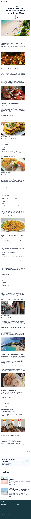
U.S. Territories (5, 47)
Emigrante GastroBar (7, 332)
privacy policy (23, 462)
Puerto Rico (6, 451)
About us (2, 509)
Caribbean (2, 451)
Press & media (18, 506)
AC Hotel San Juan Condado (6, 334)
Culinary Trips (15, 6)
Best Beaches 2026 (22, 1)
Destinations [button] (8, 1)
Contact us (17, 509)
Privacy (4, 516)
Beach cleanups (17, 1)
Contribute (17, 504)
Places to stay (28, 1)
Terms (2, 516)
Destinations (3, 506)
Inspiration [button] (12, 1)
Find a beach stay (3, 504)
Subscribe (27, 460)
